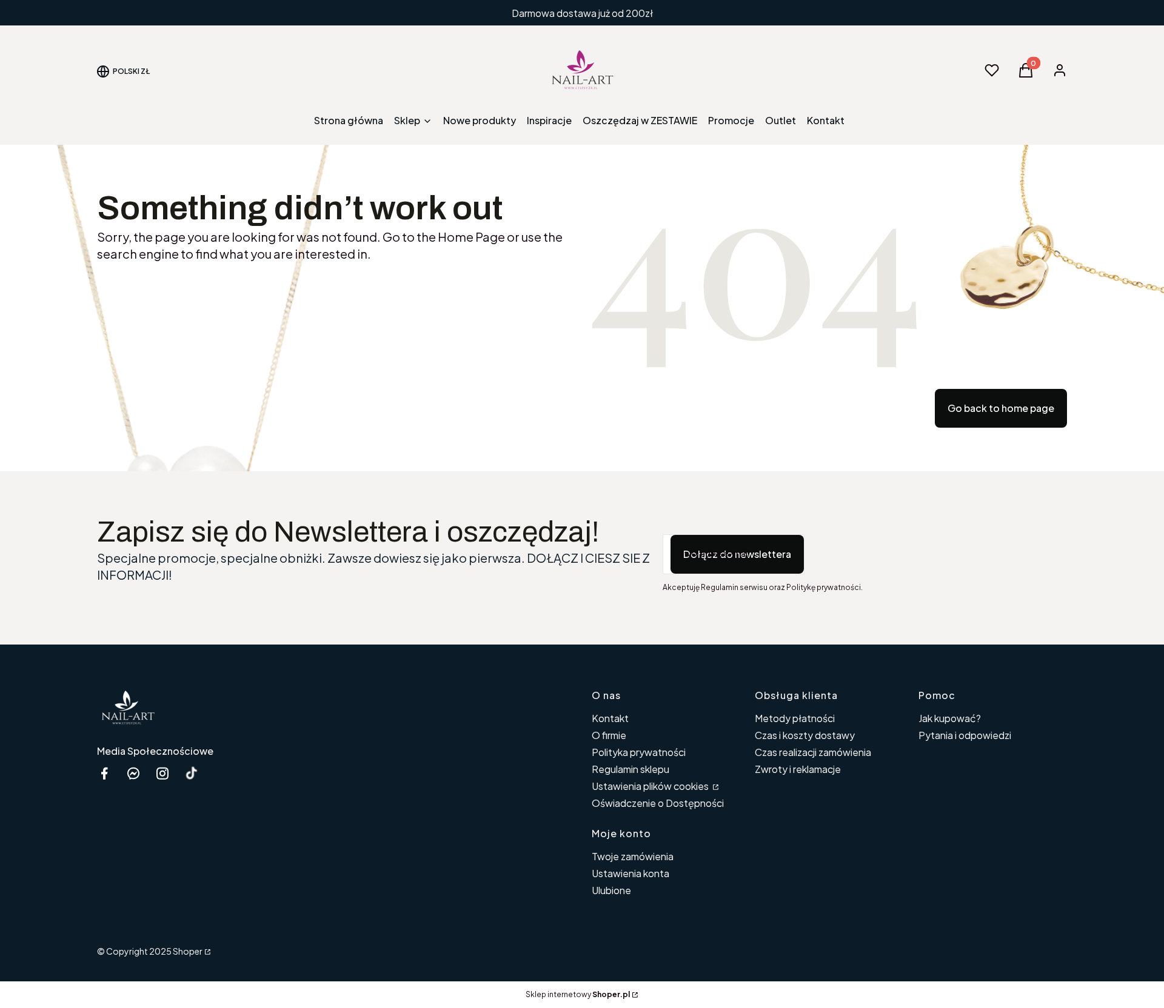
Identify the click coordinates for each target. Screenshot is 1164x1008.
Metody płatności (795, 718)
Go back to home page (1001, 408)
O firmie (609, 735)
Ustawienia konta (630, 873)
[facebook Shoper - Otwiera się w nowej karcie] (104, 773)
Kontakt (610, 718)
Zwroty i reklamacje (798, 769)
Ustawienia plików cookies (651, 786)
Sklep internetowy (578, 994)
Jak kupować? (949, 718)
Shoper (187, 951)
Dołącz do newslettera (737, 554)
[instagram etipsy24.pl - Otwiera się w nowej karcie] (162, 773)
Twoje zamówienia (633, 856)
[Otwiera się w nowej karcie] (191, 773)
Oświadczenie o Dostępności (658, 803)
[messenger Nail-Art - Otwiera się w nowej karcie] (133, 773)
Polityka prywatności (639, 752)
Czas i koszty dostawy (805, 735)
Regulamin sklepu (630, 769)
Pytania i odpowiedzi (964, 735)
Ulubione (611, 890)
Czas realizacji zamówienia (813, 752)
